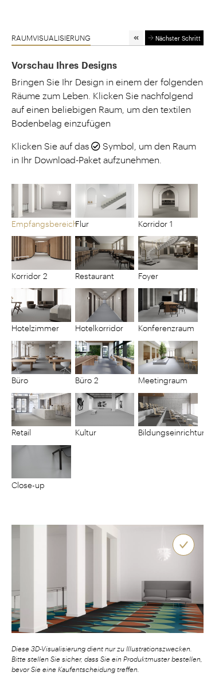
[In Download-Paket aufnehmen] (183, 545)
